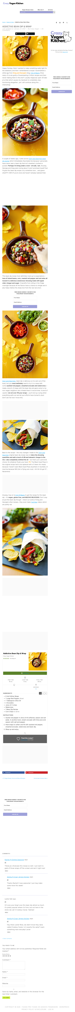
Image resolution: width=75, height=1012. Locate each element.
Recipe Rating (5, 954)
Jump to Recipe (21, 33)
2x (43, 693)
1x (40, 693)
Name (5, 972)
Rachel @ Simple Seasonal (14, 860)
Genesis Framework (49, 1007)
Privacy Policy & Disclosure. (34, 1009)
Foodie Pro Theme (29, 1007)
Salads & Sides (10, 22)
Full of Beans (35, 73)
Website (5, 983)
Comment (6, 960)
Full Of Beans (20, 495)
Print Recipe (31, 33)
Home (3, 22)
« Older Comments (7, 938)
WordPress (64, 1007)
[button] (3, 658)
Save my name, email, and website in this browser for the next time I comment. (23, 993)
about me (65, 52)
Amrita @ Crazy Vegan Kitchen (18, 877)
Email (4, 978)
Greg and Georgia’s (9, 381)
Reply (6, 870)
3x (45, 693)
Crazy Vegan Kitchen (37, 3)
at (5, 862)
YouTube (34, 502)
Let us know (24, 739)
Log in (50, 1009)
